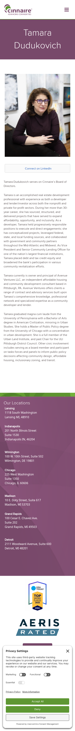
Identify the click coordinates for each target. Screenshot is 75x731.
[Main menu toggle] (66, 9)
